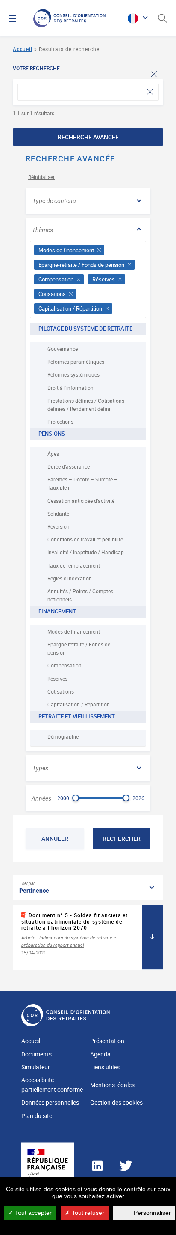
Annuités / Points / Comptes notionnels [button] (80, 595)
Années (41, 798)
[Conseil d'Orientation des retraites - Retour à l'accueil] (78, 18)
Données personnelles (50, 1102)
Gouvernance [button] (62, 348)
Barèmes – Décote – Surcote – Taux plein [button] (82, 483)
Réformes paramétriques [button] (75, 361)
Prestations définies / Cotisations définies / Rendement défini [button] (85, 404)
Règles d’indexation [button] (69, 578)
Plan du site (36, 1116)
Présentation (107, 1041)
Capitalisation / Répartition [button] (78, 704)
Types (40, 768)
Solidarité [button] (58, 513)
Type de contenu (54, 201)
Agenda (100, 1054)
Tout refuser (87, 1212)
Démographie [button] (63, 736)
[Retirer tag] (99, 250)
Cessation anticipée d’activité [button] (80, 500)
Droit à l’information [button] (70, 387)
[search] (88, 92)
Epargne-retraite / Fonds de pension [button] (78, 648)
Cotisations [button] (60, 691)
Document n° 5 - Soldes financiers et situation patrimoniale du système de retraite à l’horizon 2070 (74, 921)
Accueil (22, 48)
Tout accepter (32, 1212)
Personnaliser (152, 1212)
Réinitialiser (41, 176)
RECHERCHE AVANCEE (88, 137)
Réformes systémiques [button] (73, 374)
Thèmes (42, 230)
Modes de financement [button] (73, 631)
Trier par (27, 883)
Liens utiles (105, 1067)
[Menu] (12, 18)
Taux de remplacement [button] (73, 565)
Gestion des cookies (116, 1102)
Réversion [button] (58, 526)
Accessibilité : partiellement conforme (52, 1084)
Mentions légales (112, 1085)
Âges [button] (53, 453)
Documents (36, 1054)
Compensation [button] (64, 665)
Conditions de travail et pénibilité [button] (85, 539)
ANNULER (54, 838)
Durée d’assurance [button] (68, 466)
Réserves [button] (57, 678)
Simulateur (35, 1067)
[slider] (75, 798)
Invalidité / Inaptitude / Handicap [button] (85, 552)
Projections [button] (60, 421)
